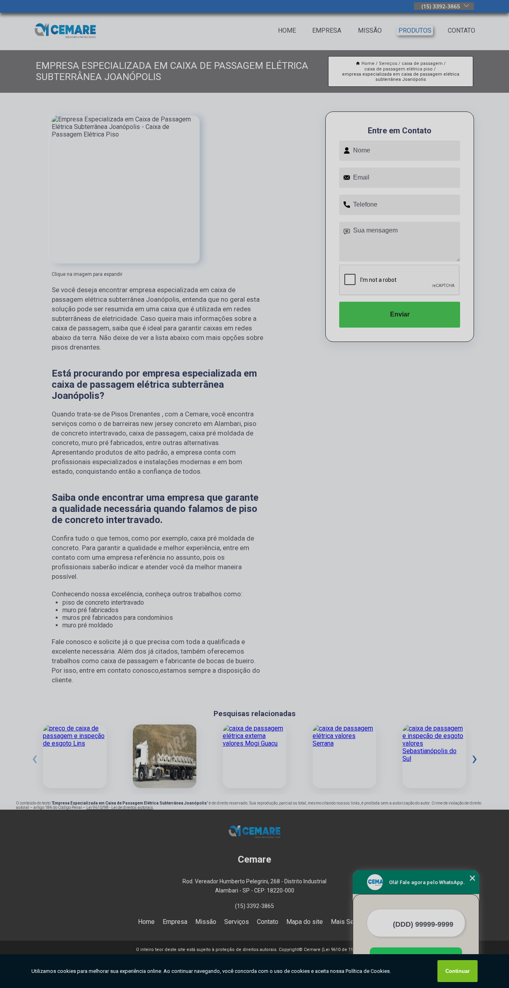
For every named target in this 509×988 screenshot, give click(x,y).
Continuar (457, 971)
